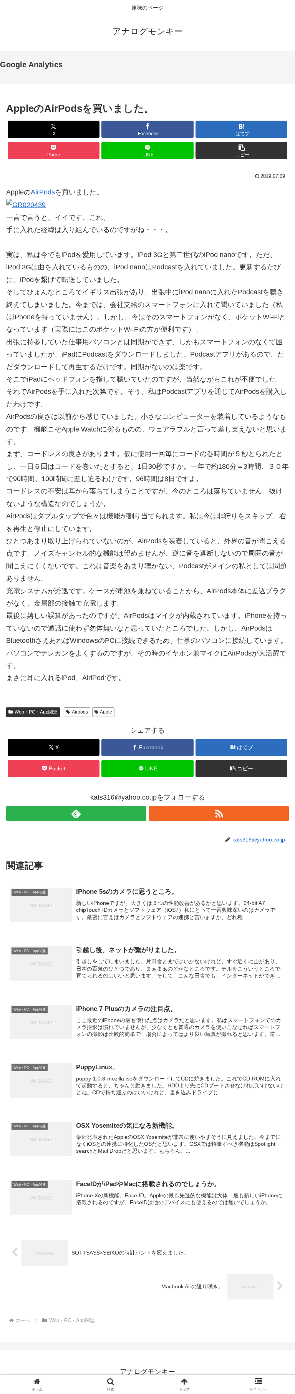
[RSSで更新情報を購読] (219, 813)
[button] (241, 150)
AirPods (43, 192)
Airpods (80, 712)
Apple (106, 712)
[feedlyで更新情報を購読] (76, 813)
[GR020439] (26, 204)
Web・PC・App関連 (36, 712)
